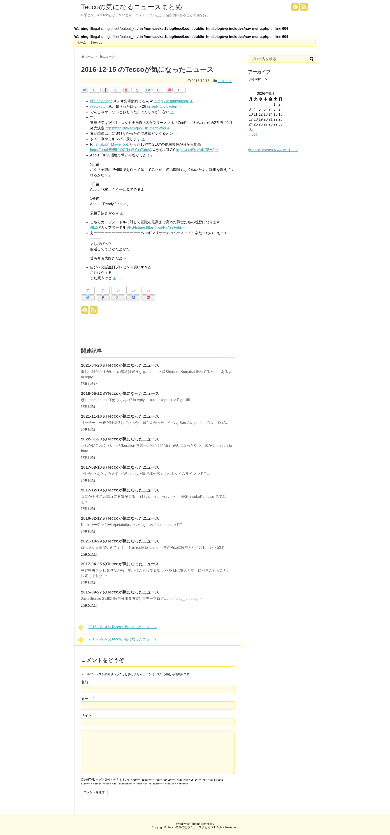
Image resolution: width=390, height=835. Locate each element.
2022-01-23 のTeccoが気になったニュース (120, 439)
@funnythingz (101, 101)
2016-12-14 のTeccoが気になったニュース (122, 627)
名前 (86, 682)
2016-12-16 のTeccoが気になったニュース (122, 639)
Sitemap (96, 42)
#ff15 (94, 227)
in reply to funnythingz (171, 101)
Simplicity (207, 824)
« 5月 (253, 134)
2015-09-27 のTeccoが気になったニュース (120, 592)
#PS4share (136, 227)
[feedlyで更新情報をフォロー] (295, 8)
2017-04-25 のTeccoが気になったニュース (120, 564)
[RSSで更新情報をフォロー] (304, 8)
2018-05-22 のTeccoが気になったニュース (120, 393)
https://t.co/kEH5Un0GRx (110, 150)
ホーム (81, 42)
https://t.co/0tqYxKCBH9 (195, 150)
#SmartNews (155, 128)
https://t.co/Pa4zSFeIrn (164, 227)
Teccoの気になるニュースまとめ (131, 7)
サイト (86, 715)
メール (87, 699)
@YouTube (140, 150)
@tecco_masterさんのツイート (273, 150)
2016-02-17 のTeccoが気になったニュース (120, 518)
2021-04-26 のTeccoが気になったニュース (120, 365)
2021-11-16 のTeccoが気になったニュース (120, 416)
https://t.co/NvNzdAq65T (124, 128)
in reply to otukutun (162, 106)
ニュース (225, 81)
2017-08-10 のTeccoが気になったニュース (120, 467)
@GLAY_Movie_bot (112, 144)
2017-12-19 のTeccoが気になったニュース (120, 490)
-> (191, 101)
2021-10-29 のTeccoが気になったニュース (120, 541)
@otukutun (98, 106)
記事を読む (89, 384)
